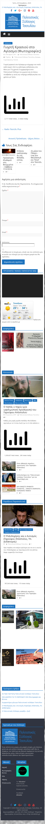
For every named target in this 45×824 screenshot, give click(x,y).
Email (4, 232)
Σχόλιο (5, 190)
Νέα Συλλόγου (9, 403)
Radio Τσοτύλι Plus (11, 129)
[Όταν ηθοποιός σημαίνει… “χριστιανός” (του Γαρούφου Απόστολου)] (9, 462)
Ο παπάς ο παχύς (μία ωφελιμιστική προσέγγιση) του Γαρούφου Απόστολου (20, 409)
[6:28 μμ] (17, 493)
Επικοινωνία (6, 783)
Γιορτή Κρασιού (8, 60)
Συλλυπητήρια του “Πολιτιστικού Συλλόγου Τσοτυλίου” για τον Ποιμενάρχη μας (28, 477)
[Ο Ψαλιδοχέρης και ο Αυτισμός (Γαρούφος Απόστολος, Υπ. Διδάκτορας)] (22, 506)
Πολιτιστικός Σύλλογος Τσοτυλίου (29, 54)
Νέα (3, 776)
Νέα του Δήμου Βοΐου (21, 403)
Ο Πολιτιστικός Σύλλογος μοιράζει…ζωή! (16, 711)
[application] (22, 285)
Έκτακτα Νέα (8, 530)
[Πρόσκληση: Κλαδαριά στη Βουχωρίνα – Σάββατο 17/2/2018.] (8, 150)
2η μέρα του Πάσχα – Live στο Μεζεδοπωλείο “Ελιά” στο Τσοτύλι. (36, 156)
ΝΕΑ (35, 400)
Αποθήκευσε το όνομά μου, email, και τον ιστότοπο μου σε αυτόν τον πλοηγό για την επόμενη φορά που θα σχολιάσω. (22, 254)
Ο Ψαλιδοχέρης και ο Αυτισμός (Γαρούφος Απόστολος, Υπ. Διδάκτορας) (20, 538)
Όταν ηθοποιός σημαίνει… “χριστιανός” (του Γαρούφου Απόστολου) (26, 465)
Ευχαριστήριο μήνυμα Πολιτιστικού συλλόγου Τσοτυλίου (22, 702)
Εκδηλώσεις (8, 43)
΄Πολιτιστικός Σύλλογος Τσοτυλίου (24, 57)
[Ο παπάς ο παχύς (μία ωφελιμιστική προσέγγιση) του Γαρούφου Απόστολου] (22, 377)
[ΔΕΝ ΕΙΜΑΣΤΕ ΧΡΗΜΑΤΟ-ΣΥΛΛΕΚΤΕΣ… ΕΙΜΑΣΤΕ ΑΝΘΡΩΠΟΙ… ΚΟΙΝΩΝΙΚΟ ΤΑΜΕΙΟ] (9, 486)
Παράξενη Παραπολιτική (12, 532)
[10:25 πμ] (17, 162)
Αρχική (4, 767)
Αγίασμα (37, 57)
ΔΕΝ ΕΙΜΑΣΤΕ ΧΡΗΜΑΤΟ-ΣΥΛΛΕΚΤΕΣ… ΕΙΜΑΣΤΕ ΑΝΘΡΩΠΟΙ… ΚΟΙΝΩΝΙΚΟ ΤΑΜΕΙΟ (29, 489)
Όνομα (5, 220)
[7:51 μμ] (17, 470)
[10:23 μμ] (4, 172)
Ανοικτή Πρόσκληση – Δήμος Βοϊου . (25, 138)
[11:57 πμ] (31, 165)
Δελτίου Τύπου (9, 400)
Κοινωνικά (28, 400)
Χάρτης (4, 780)
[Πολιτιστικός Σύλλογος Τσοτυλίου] (4, 34)
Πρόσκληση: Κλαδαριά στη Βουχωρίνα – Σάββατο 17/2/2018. (8, 163)
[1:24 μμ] (4, 544)
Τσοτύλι (15, 60)
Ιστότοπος (5, 242)
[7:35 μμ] (17, 481)
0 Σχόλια (8, 57)
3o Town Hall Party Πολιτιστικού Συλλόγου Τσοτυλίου (20, 694)
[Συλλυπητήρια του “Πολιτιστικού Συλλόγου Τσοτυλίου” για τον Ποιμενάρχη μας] (9, 474)
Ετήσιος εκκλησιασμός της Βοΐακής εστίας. (22, 155)
